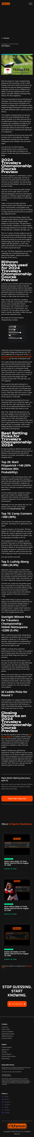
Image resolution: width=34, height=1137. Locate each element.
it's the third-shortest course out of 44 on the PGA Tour (16, 356)
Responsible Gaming (8, 1034)
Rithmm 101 (5, 1049)
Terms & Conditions (7, 1031)
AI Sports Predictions (20, 824)
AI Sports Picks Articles (9, 1056)
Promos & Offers (7, 1038)
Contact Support (7, 1047)
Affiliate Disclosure (7, 1036)
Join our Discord (6, 1054)
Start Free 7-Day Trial (17, 798)
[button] (30, 3)
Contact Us (5, 1027)
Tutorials (4, 1052)
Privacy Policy (6, 1029)
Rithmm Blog (5, 1058)
